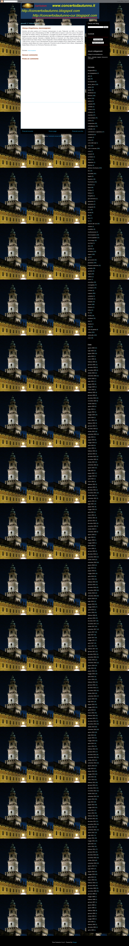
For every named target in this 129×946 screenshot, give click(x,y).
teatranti (90, 301)
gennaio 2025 (91, 395)
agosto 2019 (91, 565)
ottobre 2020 (91, 529)
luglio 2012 (91, 802)
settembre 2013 (92, 763)
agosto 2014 (91, 732)
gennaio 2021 (91, 520)
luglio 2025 (91, 381)
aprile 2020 (91, 545)
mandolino (90, 229)
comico (90, 120)
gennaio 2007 (91, 902)
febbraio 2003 (91, 924)
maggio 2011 (91, 841)
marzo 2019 (91, 579)
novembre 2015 (92, 690)
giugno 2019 (91, 570)
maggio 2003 (91, 919)
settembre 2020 (92, 531)
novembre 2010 (92, 857)
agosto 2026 (91, 348)
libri (89, 215)
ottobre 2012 (91, 793)
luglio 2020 (91, 537)
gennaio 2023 (91, 454)
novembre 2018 (92, 590)
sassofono (90, 282)
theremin (90, 307)
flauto (89, 187)
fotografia (90, 196)
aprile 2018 (91, 609)
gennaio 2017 (91, 651)
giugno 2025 (91, 384)
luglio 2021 (91, 504)
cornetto (90, 137)
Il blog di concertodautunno (95, 54)
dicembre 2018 (92, 587)
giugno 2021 (91, 506)
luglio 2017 (91, 634)
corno (89, 140)
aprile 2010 (91, 877)
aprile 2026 (91, 356)
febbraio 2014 (91, 749)
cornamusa (91, 134)
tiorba (89, 310)
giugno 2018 (91, 604)
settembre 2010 (92, 863)
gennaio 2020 (91, 551)
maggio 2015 (91, 707)
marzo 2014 (91, 746)
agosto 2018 (91, 598)
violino (89, 332)
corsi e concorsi (92, 148)
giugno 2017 (91, 637)
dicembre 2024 (92, 398)
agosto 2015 (91, 699)
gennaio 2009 (91, 894)
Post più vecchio (77, 131)
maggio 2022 (91, 476)
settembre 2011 (92, 830)
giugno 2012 (91, 804)
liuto (89, 218)
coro (89, 145)
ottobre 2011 (91, 827)
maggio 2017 (91, 640)
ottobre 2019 (91, 559)
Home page (53, 131)
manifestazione (92, 232)
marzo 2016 (91, 679)
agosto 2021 (91, 501)
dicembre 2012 (92, 788)
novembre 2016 (92, 657)
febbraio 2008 (91, 899)
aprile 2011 (91, 843)
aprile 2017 (91, 643)
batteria (90, 101)
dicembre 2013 (92, 754)
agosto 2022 (91, 467)
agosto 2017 (91, 632)
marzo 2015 (91, 713)
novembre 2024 (92, 401)
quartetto (90, 268)
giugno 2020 (91, 540)
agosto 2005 (91, 907)
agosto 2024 (91, 406)
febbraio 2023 (91, 451)
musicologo (91, 240)
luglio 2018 (91, 601)
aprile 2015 (91, 710)
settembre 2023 (92, 434)
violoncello (91, 335)
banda (89, 90)
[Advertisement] (53, 115)
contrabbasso (91, 126)
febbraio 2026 (91, 362)
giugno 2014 (91, 738)
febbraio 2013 (91, 782)
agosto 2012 (91, 799)
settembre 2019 (92, 562)
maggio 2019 (91, 573)
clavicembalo (91, 118)
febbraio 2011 (91, 849)
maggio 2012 (91, 807)
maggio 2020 (91, 543)
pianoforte (90, 262)
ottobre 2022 (91, 462)
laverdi (89, 212)
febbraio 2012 (91, 816)
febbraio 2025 (91, 392)
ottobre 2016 (91, 660)
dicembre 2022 (92, 456)
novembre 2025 (92, 370)
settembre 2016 (92, 662)
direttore (90, 165)
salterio (90, 276)
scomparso (91, 287)
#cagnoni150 (91, 70)
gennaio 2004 (91, 913)
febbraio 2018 (91, 615)
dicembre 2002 (92, 927)
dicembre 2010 (92, 855)
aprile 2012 (91, 810)
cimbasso (90, 112)
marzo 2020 (91, 548)
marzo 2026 (91, 359)
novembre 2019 (92, 557)
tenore (89, 304)
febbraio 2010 (91, 882)
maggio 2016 (91, 673)
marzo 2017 (91, 646)
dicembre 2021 (92, 490)
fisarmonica (91, 182)
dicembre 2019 (92, 554)
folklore (90, 193)
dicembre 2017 (92, 621)
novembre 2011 (92, 824)
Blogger (75, 942)
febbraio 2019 (91, 582)
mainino (90, 226)
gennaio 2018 (91, 618)
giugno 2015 (91, 704)
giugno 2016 (91, 671)
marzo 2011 (91, 846)
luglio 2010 (91, 868)
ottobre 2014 (91, 726)
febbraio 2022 (91, 484)
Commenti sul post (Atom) (55, 136)
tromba (90, 315)
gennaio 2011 (91, 852)
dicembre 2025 (92, 367)
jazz (89, 209)
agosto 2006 (91, 905)
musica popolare (92, 237)
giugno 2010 (91, 871)
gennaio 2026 (91, 364)
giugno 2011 (91, 838)
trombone (90, 318)
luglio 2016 (91, 668)
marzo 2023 (91, 448)
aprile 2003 (91, 921)
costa (89, 151)
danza (89, 159)
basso (89, 98)
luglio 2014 (91, 735)
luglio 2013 (91, 768)
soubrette (90, 296)
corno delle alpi (92, 143)
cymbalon (90, 157)
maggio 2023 (91, 442)
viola (89, 326)
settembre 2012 (92, 796)
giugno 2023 (91, 440)
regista (90, 274)
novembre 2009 (92, 891)
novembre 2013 (92, 757)
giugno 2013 (91, 771)
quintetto (90, 271)
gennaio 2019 (91, 584)
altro (89, 76)
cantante (90, 104)
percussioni (91, 260)
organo (90, 254)
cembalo (90, 106)
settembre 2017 (92, 629)
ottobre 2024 (91, 403)
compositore (91, 123)
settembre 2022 (92, 465)
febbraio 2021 (91, 518)
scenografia (91, 285)
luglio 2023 (91, 437)
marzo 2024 (91, 420)
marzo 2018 (91, 612)
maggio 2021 (91, 509)
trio (89, 313)
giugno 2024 (91, 412)
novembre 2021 (92, 492)
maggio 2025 (91, 387)
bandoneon (91, 92)
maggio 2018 (91, 607)
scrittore (90, 290)
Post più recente (27, 131)
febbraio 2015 (91, 715)
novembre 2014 (92, 724)
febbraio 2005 (91, 910)
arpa (89, 79)
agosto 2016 (91, 665)
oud (89, 257)
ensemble (90, 173)
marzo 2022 (91, 481)
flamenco (90, 184)
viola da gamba (92, 329)
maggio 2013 (91, 774)
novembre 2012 (92, 790)
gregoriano (90, 201)
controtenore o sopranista (95, 132)
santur (89, 279)
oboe (89, 246)
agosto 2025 (91, 378)
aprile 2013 (91, 777)
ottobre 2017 (91, 626)
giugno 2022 (91, 473)
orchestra (90, 251)
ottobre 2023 (91, 431)
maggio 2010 (91, 874)
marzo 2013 (91, 779)
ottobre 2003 (91, 916)
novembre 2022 (92, 459)
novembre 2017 (92, 623)
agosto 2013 (91, 765)
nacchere (90, 243)
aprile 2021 (91, 512)
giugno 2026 (91, 353)
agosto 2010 (91, 866)
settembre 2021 (92, 498)
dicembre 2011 (92, 821)
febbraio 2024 (91, 423)
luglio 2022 (91, 470)
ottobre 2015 (91, 693)
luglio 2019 (91, 568)
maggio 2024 (91, 414)
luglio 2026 (91, 350)
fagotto (90, 176)
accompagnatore (92, 73)
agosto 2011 (91, 832)
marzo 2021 (91, 515)
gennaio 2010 (91, 885)
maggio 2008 (91, 896)
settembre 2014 (92, 729)
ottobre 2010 (91, 860)
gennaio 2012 (91, 818)
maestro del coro (92, 223)
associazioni (91, 81)
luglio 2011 (91, 835)
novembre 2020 (92, 526)
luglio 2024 (91, 409)
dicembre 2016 (92, 654)
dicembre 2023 (92, 428)
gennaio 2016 (91, 685)
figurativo (90, 179)
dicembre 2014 (92, 721)
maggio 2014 (91, 740)
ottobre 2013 (91, 760)
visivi (89, 338)
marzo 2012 (91, 813)
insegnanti (90, 207)
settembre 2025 (92, 375)
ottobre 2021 (91, 495)
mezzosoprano (32, 50)
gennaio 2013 (91, 785)
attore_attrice (91, 84)
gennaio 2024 (91, 426)
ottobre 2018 (91, 593)
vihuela (90, 324)
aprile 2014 (91, 743)
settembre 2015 (92, 696)
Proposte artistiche (93, 265)
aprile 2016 (91, 676)
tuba (89, 321)
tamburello (90, 299)
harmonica (90, 204)
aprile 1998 (91, 930)
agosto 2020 (91, 534)
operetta (90, 249)
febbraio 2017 (91, 648)
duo (89, 170)
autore (89, 87)
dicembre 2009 (92, 888)
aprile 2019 (91, 576)
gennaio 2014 (91, 751)
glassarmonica (92, 198)
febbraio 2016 (91, 682)
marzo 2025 (91, 389)
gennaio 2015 (91, 718)
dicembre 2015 (92, 687)
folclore (90, 190)
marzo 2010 (91, 880)
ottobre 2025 (91, 373)
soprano (90, 293)
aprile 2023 (91, 445)
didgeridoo (90, 162)
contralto (90, 129)
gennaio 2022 (91, 487)
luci (89, 221)
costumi (90, 154)
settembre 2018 (92, 596)
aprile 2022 (91, 479)
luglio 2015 (91, 701)
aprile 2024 (91, 417)
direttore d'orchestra (93, 168)
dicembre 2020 (92, 523)
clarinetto (90, 115)
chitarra (90, 109)
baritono (90, 95)
